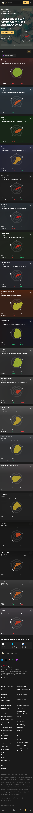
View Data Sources (6, 677)
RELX (2, 763)
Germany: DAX (5, 708)
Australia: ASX (5, 692)
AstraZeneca (4, 746)
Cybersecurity (5, 735)
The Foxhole (20, 708)
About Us (19, 730)
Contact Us (20, 733)
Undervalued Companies (7, 716)
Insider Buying (5, 722)
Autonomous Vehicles (6, 727)
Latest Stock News (22, 703)
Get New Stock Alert (9, 32)
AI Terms (23, 803)
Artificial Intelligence (6, 730)
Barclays (3, 768)
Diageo (3, 757)
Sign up (25, 2)
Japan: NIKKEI (5, 703)
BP (2, 765)
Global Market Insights (23, 705)
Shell (2, 752)
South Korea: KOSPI (6, 705)
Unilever (3, 755)
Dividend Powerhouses (7, 719)
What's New (20, 716)
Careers (19, 735)
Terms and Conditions (6, 803)
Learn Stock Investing (22, 742)
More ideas (4, 738)
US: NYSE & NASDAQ (7, 686)
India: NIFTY (4, 694)
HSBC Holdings (5, 749)
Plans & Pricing (21, 725)
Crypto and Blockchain (7, 733)
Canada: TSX (4, 697)
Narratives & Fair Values (23, 692)
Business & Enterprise (22, 748)
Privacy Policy (17, 803)
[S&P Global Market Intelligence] (6, 666)
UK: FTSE (3, 689)
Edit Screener (28, 9)
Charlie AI (19, 750)
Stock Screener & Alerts (23, 689)
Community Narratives (23, 714)
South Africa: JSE (5, 700)
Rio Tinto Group (5, 760)
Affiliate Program (21, 745)
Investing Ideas (5, 9)
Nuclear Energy (5, 724)
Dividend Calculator (22, 694)
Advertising (20, 727)
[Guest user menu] (30, 2)
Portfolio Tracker (21, 686)
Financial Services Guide (7, 805)
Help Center (20, 740)
